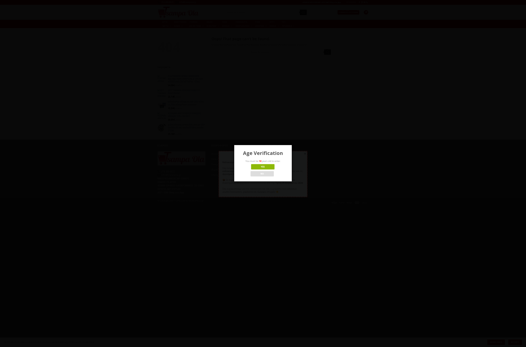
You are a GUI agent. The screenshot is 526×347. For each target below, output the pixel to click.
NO (262, 173)
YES (263, 166)
